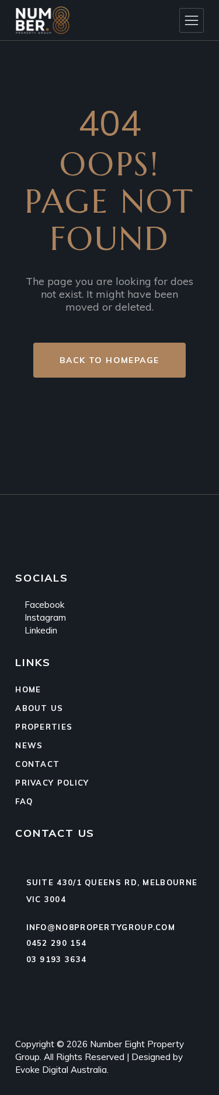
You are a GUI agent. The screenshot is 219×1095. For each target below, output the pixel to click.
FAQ (24, 801)
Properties (43, 726)
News (29, 745)
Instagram (44, 617)
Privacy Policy (52, 782)
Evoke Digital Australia (61, 1069)
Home (28, 689)
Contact (37, 764)
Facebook (43, 604)
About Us (39, 708)
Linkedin (39, 630)
